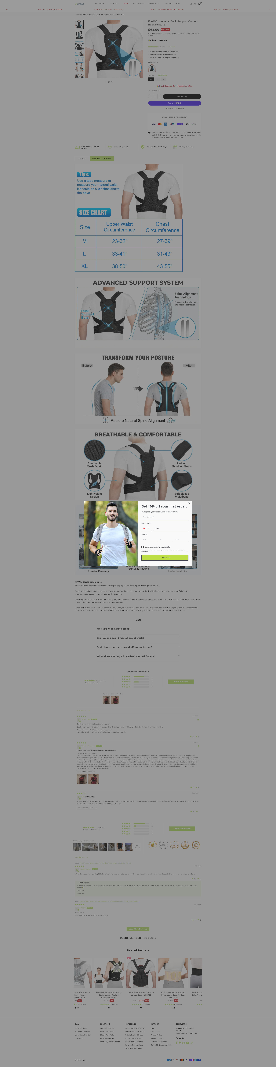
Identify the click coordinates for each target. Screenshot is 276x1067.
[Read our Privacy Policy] (187, 550)
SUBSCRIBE (165, 558)
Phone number (146, 523)
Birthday (144, 534)
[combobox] (146, 528)
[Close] (189, 503)
